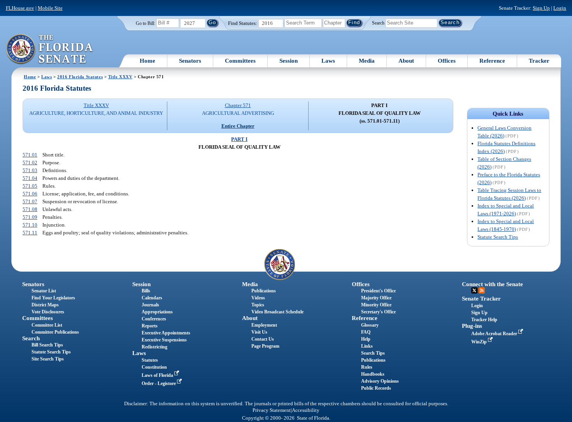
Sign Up (541, 8)
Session (288, 61)
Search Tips (373, 353)
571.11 (30, 233)
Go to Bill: (145, 23)
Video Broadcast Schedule (277, 312)
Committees (240, 61)
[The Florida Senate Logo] (50, 49)
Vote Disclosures (48, 312)
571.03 (30, 170)
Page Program (265, 346)
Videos (258, 298)
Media (367, 61)
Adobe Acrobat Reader (494, 333)
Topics (257, 305)
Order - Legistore (159, 383)
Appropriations (157, 312)
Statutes (150, 360)
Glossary (370, 325)
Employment (264, 325)
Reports (150, 326)
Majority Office (376, 298)
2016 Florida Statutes (80, 76)
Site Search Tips (48, 359)
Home (147, 61)
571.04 (30, 178)
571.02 (30, 162)
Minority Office (376, 305)
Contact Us (262, 339)
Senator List (44, 291)
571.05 (30, 186)
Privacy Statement (272, 410)
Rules (366, 367)
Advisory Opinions (380, 381)
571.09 (30, 217)
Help (365, 339)
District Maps (45, 305)
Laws (328, 61)
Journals (150, 305)
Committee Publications (55, 332)
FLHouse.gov (20, 8)
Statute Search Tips (497, 237)
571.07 (30, 201)
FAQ (365, 332)
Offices (447, 61)
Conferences (154, 319)
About (406, 61)
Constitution (154, 367)
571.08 (30, 209)
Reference (492, 61)
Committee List (47, 325)
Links (367, 346)
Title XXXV (120, 76)
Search (378, 22)
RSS (482, 290)
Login (559, 8)
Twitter (474, 290)
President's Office (378, 291)
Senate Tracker (481, 298)
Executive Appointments (166, 333)
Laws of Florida (158, 375)
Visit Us (259, 332)
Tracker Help (484, 319)
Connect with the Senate (492, 284)
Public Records (376, 388)
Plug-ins (472, 326)
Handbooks (372, 374)
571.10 (30, 225)
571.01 (30, 155)
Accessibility (305, 410)
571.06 (30, 194)
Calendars (152, 298)
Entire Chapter (237, 126)
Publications (263, 291)
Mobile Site (50, 8)
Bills (146, 291)
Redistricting (154, 347)
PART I (239, 139)
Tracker (539, 61)
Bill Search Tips (47, 345)
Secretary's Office (378, 312)
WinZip (479, 342)
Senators (190, 61)
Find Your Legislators (53, 298)
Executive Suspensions (164, 340)
